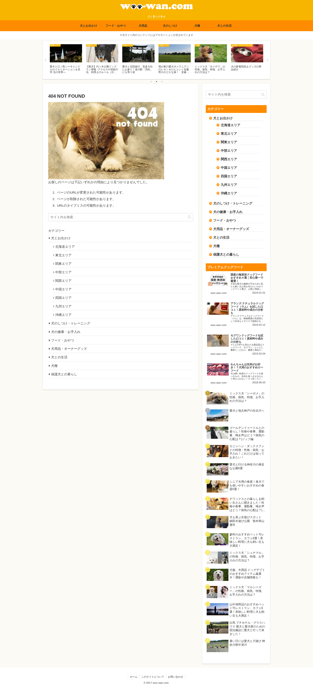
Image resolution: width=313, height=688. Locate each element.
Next (267, 60)
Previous (45, 60)
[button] (189, 217)
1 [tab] (151, 81)
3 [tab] (162, 81)
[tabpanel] (66, 59)
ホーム (133, 676)
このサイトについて (152, 676)
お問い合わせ (175, 676)
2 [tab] (156, 81)
